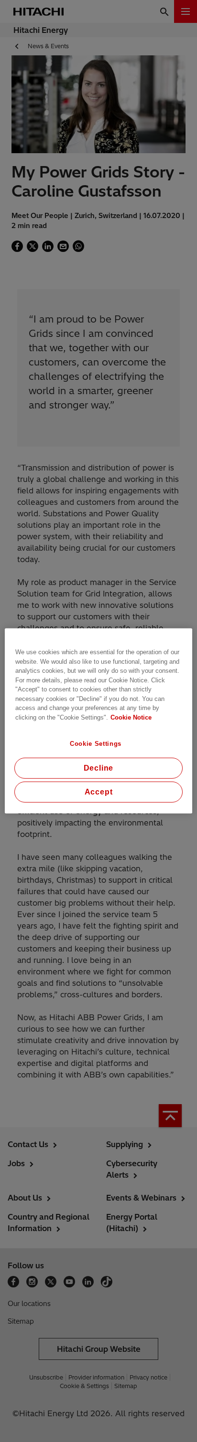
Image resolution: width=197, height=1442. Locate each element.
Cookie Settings (95, 743)
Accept (99, 792)
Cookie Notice (131, 717)
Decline (99, 768)
